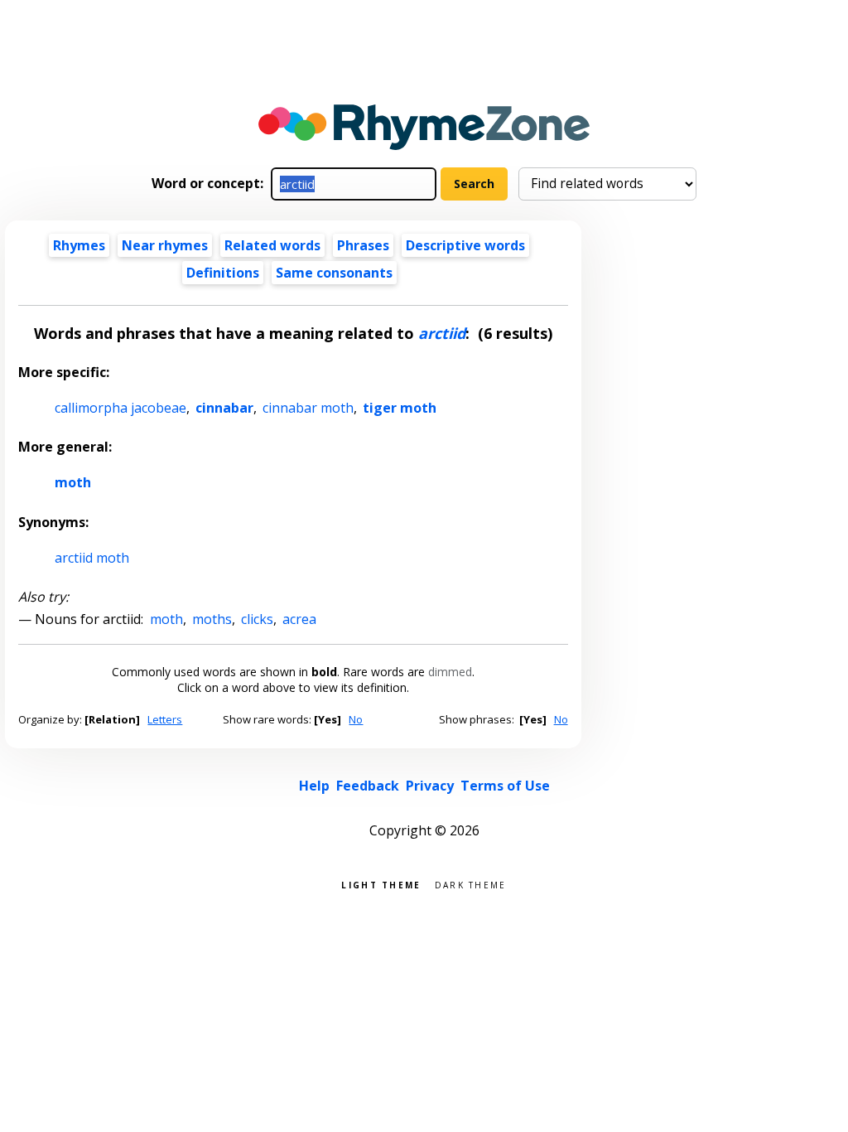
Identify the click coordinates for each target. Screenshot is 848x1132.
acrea (299, 619)
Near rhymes (165, 245)
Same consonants (334, 273)
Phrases (363, 245)
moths (212, 619)
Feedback (367, 785)
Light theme (381, 884)
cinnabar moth (308, 408)
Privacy (430, 785)
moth (73, 482)
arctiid (441, 333)
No (356, 719)
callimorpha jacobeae (120, 408)
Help (314, 785)
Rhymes (79, 245)
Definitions (222, 273)
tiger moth (399, 408)
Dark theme (471, 884)
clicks (257, 619)
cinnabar (224, 408)
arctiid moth (92, 558)
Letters (164, 719)
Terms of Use (505, 785)
